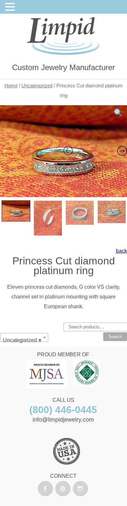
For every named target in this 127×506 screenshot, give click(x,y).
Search (115, 336)
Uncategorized (36, 85)
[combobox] (24, 337)
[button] (11, 7)
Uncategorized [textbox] (22, 340)
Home (11, 85)
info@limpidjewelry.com (63, 419)
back (121, 251)
